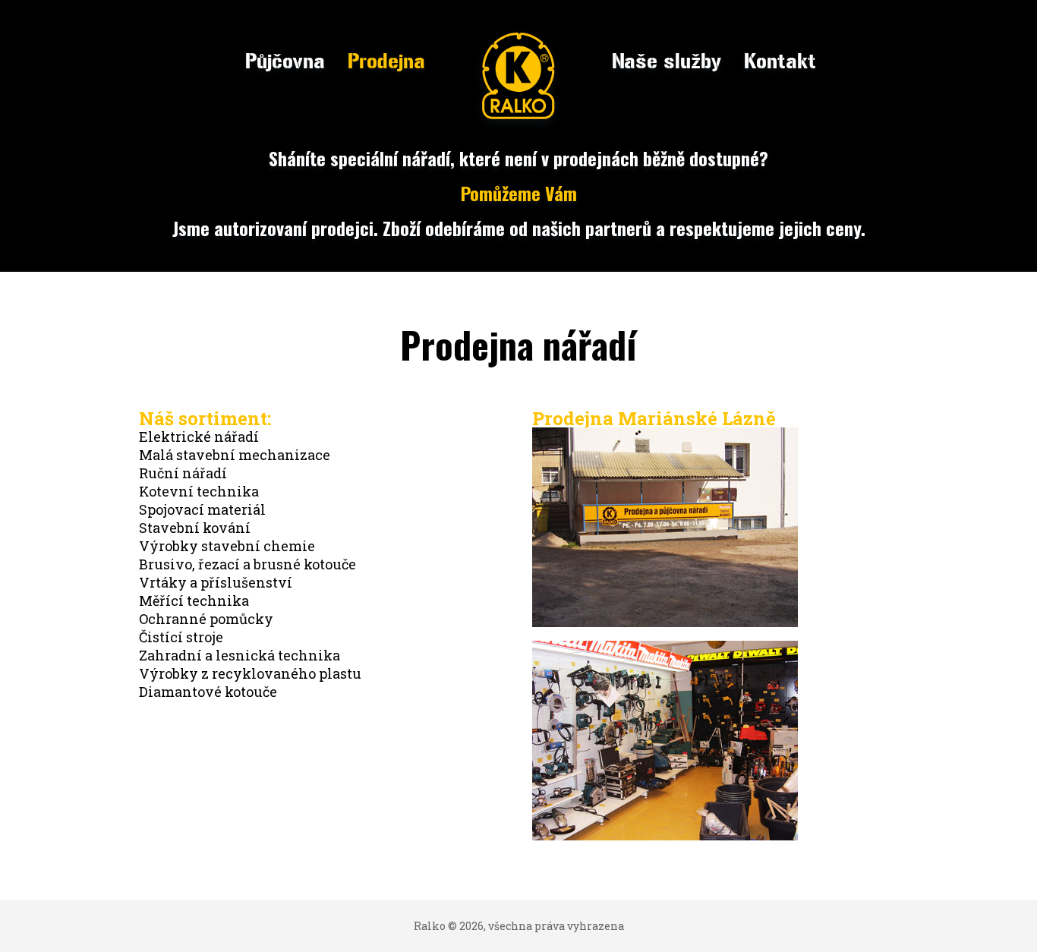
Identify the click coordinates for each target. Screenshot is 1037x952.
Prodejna (386, 61)
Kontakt (780, 61)
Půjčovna (285, 61)
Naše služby (666, 61)
